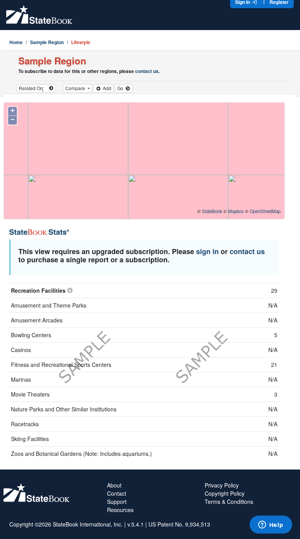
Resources (120, 510)
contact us (147, 71)
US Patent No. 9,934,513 (179, 524)
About (114, 485)
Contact (116, 493)
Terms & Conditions (229, 501)
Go (121, 88)
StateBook (212, 211)
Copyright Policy (225, 493)
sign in (207, 251)
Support (117, 501)
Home (16, 42)
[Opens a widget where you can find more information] (270, 525)
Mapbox (236, 211)
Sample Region (47, 42)
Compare (75, 88)
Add (106, 88)
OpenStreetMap (265, 211)
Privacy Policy (222, 485)
